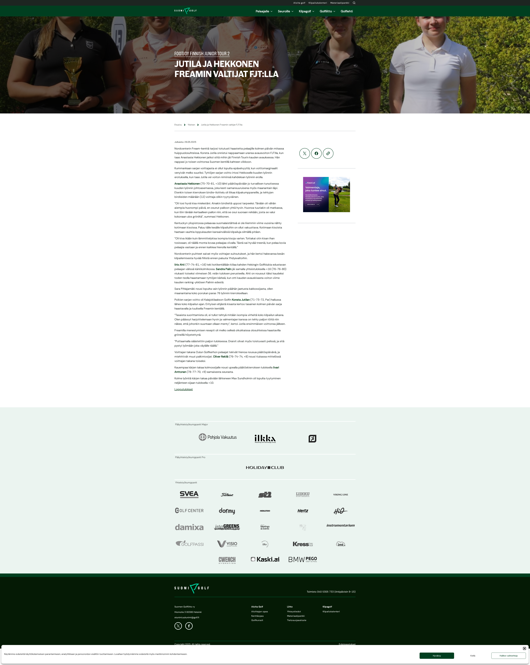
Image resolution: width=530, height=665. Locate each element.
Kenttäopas (257, 616)
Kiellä (472, 656)
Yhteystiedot (294, 611)
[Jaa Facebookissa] (316, 153)
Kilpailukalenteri (331, 611)
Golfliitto (326, 11)
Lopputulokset (183, 389)
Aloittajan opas (259, 611)
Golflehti (347, 11)
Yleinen (191, 124)
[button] (524, 648)
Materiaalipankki (296, 616)
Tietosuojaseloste (296, 620)
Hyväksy (437, 656)
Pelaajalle (262, 11)
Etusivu (178, 124)
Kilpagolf (305, 11)
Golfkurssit (257, 620)
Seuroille (284, 11)
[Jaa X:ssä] (304, 153)
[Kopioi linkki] (328, 153)
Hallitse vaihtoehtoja (509, 656)
